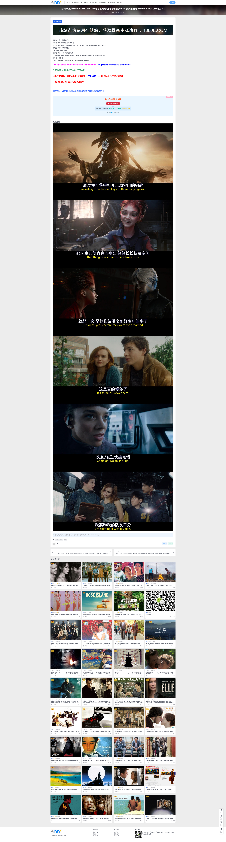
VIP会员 (119, 3)
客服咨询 (116, 834)
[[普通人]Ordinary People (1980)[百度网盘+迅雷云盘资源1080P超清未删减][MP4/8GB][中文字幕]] (160, 805)
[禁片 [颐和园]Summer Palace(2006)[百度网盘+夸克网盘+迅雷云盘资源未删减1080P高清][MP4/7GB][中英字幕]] (160, 630)
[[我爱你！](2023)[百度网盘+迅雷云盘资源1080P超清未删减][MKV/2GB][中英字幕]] (97, 572)
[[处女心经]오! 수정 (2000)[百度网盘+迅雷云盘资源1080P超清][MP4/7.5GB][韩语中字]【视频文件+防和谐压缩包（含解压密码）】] (97, 717)
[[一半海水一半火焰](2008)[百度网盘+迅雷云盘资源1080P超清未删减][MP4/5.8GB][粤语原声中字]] (129, 805)
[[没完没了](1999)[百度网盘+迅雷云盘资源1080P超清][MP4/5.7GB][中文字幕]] (129, 572)
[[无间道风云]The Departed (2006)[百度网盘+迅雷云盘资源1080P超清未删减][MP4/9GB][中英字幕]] (97, 688)
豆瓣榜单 (93, 3)
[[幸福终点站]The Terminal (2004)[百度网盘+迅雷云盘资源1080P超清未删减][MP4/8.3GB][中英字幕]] (160, 776)
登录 (173, 2)
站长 (57, 543)
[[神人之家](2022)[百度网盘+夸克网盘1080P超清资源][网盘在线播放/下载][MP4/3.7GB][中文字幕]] (160, 572)
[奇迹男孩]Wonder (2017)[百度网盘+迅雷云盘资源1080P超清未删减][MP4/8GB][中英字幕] (128, 644)
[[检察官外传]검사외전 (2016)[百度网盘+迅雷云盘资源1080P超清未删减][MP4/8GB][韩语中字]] (129, 747)
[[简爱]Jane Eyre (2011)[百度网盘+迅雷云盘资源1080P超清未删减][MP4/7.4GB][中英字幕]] (160, 717)
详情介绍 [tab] (58, 21)
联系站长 (116, 836)
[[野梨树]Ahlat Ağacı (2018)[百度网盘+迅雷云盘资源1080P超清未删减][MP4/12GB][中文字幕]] (65, 776)
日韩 (117, 612)
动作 (61, 539)
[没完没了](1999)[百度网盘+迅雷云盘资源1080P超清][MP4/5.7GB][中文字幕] (128, 586)
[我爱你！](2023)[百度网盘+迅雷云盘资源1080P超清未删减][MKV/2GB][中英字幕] (97, 586)
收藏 (171, 543)
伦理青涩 (102, 3)
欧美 (113, 12)
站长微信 (148, 614)
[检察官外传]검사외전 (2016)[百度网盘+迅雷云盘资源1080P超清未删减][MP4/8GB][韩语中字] (129, 761)
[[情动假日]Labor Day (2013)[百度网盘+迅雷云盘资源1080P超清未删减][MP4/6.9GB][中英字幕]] (160, 659)
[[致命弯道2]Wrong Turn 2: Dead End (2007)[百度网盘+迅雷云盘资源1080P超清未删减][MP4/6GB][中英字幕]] (97, 805)
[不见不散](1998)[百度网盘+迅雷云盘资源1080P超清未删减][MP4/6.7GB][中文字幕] (97, 644)
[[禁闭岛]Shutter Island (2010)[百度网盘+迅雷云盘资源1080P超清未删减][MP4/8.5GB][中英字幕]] (65, 659)
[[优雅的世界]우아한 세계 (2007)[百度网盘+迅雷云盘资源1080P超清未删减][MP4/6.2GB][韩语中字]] (65, 747)
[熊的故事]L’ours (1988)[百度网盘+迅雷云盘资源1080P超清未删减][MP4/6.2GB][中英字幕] (97, 790)
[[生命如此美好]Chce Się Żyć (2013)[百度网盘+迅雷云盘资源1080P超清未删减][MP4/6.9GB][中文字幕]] (129, 688)
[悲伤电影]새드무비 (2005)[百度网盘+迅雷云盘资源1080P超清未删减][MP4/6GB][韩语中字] (128, 732)
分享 (165, 543)
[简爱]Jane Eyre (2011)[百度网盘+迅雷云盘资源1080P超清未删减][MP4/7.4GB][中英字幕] (160, 732)
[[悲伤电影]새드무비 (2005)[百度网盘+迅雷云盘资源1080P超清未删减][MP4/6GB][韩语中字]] (129, 717)
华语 (85, 583)
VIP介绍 (116, 832)
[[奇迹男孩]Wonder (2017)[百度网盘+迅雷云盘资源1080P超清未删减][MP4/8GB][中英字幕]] (129, 630)
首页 (68, 3)
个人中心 (95, 832)
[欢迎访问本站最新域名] (113, 31)
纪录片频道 (111, 3)
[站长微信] (160, 601)
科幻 (65, 539)
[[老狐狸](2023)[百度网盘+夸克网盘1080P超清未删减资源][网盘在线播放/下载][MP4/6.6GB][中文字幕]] (65, 805)
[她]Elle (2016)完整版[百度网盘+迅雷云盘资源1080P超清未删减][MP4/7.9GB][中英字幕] (160, 702)
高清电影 (75, 3)
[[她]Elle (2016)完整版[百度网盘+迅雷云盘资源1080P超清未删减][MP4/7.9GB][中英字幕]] (160, 688)
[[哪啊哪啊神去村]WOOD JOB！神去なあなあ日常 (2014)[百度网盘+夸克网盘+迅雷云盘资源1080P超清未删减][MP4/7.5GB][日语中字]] (129, 601)
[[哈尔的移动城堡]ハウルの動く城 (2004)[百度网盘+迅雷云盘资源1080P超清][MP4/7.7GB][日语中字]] (97, 659)
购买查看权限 (114, 103)
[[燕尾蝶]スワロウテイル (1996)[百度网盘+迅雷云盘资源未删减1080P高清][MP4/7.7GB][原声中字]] (97, 747)
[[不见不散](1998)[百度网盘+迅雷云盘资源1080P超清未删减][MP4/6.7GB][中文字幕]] (97, 630)
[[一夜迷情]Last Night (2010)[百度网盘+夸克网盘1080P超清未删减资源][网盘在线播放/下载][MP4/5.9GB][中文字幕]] (129, 776)
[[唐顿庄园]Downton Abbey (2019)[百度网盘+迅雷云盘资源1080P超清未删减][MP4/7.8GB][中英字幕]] (65, 630)
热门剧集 (84, 3)
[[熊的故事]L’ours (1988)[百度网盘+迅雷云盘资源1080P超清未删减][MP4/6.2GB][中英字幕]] (97, 776)
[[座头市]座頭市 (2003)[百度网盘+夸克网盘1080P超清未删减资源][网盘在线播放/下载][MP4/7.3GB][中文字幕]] (65, 688)
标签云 (95, 834)
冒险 (57, 539)
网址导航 (95, 836)
